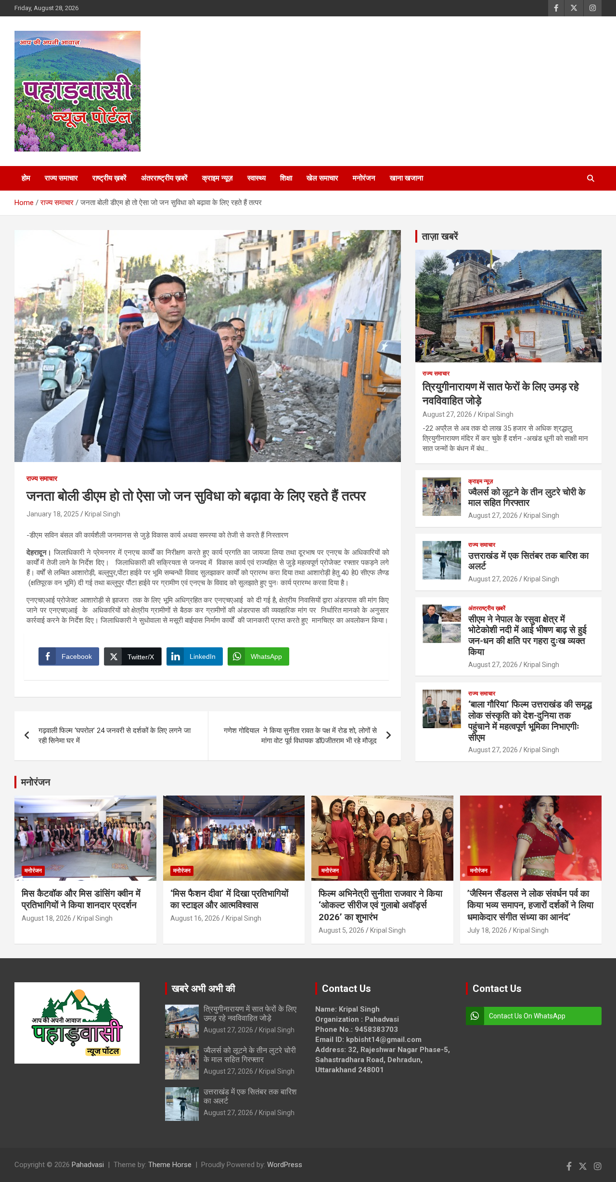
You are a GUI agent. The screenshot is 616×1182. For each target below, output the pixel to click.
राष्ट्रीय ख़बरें (109, 178)
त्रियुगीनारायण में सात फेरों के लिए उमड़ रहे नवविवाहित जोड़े (250, 1013)
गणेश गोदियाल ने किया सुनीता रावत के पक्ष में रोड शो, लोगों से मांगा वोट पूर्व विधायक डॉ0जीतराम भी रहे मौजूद (300, 735)
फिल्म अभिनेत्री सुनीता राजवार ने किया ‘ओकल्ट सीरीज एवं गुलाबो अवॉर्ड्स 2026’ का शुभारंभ (380, 905)
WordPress (284, 1164)
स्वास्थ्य (256, 178)
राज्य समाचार (61, 178)
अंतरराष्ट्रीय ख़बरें (164, 178)
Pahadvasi (88, 1164)
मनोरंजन (364, 178)
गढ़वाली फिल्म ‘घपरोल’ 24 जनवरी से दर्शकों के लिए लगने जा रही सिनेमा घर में (114, 735)
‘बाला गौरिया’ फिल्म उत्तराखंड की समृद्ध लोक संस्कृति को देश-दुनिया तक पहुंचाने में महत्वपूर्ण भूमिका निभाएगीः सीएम (530, 721)
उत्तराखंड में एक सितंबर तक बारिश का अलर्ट (528, 561)
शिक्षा (286, 178)
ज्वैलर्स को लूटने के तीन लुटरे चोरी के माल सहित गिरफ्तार (526, 498)
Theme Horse (170, 1164)
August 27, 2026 (447, 414)
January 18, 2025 (52, 514)
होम (26, 178)
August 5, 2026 (341, 930)
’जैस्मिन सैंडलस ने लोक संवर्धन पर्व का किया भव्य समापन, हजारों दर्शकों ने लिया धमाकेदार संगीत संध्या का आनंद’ (530, 905)
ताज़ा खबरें (440, 236)
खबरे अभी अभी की (203, 988)
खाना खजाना (406, 178)
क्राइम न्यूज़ (217, 178)
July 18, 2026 (487, 930)
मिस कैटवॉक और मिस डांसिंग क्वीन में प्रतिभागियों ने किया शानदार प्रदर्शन (81, 899)
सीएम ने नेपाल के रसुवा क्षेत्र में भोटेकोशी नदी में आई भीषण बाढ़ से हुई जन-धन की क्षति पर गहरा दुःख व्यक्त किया (527, 635)
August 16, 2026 (195, 918)
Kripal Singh (102, 514)
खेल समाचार (322, 178)
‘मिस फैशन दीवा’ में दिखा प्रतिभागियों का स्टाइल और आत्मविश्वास (229, 899)
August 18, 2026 (46, 918)
